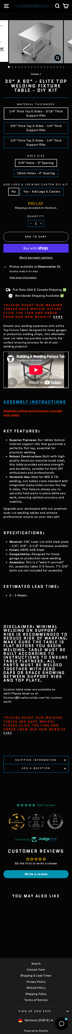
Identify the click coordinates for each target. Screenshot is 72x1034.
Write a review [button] (36, 874)
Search (36, 964)
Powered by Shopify (36, 1030)
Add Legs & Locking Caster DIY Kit (36, 184)
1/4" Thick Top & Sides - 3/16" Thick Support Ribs (36, 113)
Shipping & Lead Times (36, 976)
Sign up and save (35, 1011)
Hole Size (36, 155)
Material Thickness (36, 104)
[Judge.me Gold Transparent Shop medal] (17, 822)
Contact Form (36, 970)
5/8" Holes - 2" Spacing (36, 163)
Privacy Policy (36, 982)
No (14, 191)
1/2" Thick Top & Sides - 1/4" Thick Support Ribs (36, 142)
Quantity (35, 216)
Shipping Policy (36, 994)
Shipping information (36, 760)
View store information (23, 277)
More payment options (36, 258)
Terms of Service (36, 1000)
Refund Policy (36, 988)
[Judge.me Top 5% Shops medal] (55, 822)
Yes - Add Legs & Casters (41, 191)
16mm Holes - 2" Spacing (36, 173)
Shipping (20, 208)
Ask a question (36, 768)
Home (35, 74)
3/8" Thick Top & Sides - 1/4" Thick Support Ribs (36, 128)
